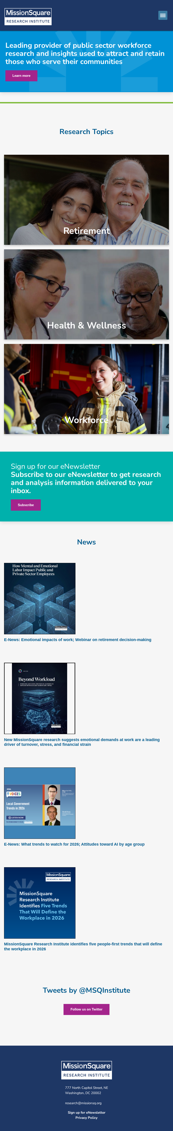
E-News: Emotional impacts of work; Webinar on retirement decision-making (77, 639)
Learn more (21, 75)
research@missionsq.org (83, 1103)
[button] (162, 15)
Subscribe (26, 505)
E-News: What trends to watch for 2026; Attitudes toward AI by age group (74, 844)
